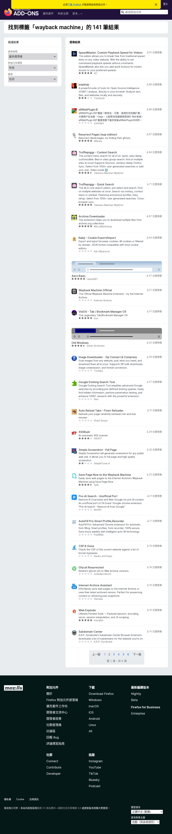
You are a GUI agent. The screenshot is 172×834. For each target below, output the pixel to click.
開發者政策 (53, 718)
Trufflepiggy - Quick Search (96, 184)
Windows (95, 700)
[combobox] (144, 12)
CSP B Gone (86, 546)
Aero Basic (78, 276)
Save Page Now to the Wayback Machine (105, 474)
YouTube (95, 767)
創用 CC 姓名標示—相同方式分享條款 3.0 (59, 808)
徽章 (10, 74)
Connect (52, 761)
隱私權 (7, 799)
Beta (134, 700)
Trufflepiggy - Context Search (98, 152)
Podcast (94, 786)
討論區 (50, 731)
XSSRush (84, 432)
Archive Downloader (92, 216)
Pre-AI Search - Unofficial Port (98, 496)
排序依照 (12, 51)
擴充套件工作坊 (57, 706)
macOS (94, 706)
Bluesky (94, 780)
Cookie (20, 799)
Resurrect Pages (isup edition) (98, 134)
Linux (92, 725)
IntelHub (84, 84)
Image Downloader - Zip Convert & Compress (108, 357)
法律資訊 (34, 799)
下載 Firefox (74, 4)
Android (94, 718)
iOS (91, 712)
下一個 (137, 654)
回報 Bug (52, 737)
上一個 (96, 654)
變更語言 (135, 807)
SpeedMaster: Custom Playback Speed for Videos (110, 52)
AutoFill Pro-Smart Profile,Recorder (101, 521)
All (90, 731)
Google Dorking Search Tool (97, 382)
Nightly (136, 693)
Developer (53, 773)
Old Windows (80, 342)
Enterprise (138, 713)
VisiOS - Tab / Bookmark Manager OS (102, 311)
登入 (165, 3)
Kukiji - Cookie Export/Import (97, 237)
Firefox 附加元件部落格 (62, 700)
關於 (49, 693)
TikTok (93, 773)
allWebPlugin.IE (88, 109)
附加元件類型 (15, 62)
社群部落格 (53, 725)
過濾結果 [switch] (13, 42)
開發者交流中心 (57, 712)
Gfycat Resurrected (91, 567)
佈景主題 (63, 13)
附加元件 (52, 687)
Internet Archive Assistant (95, 585)
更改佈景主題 (138, 817)
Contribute (53, 767)
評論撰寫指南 (55, 743)
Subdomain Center (90, 631)
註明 (13, 808)
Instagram (96, 761)
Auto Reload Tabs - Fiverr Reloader (101, 410)
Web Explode (87, 610)
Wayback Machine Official (95, 290)
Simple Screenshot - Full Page (98, 449)
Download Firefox (101, 693)
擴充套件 (48, 13)
